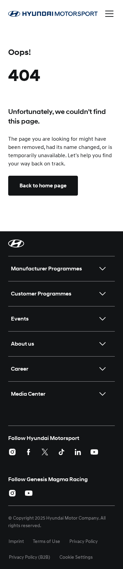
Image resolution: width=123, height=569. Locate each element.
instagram (12, 452)
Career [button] (19, 368)
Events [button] (20, 318)
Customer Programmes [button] (41, 293)
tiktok (61, 452)
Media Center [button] (28, 394)
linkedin (78, 452)
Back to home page (43, 185)
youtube (94, 452)
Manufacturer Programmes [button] (46, 268)
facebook (29, 452)
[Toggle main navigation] (109, 13)
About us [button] (22, 343)
